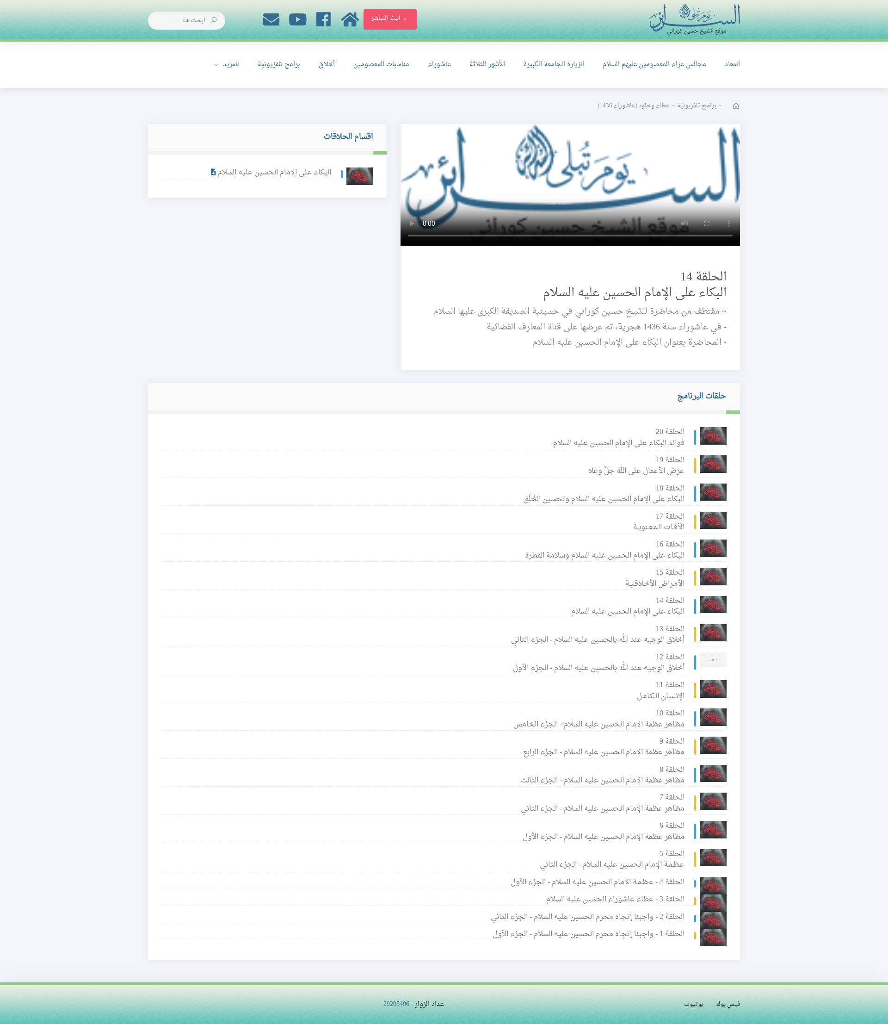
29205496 (396, 1004)
